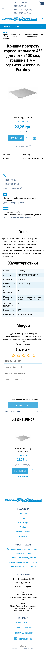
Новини (23, 518)
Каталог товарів (10, 27)
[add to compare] (35, 138)
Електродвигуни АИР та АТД (23, 566)
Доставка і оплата (23, 532)
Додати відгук (21, 146)
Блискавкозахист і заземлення (23, 562)
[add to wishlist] (28, 138)
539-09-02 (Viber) (23, 13)
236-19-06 (20, 6)
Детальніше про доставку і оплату (17, 217)
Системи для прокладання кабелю (23, 549)
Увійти (39, 411)
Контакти (23, 536)
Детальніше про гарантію (13, 203)
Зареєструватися (12, 411)
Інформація (23, 523)
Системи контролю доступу (23, 558)
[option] (23, 93)
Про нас (23, 513)
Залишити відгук (24, 465)
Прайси (23, 527)
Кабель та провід (23, 553)
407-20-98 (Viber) (23, 9)
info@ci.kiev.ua (25, 639)
